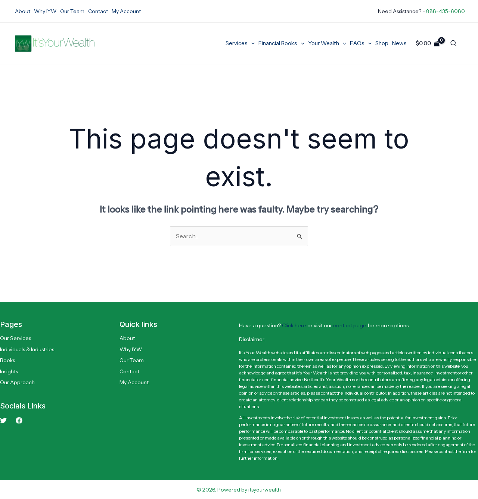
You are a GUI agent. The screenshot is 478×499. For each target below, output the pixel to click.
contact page (349, 325)
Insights (9, 371)
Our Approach (17, 382)
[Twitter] (3, 420)
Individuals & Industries (27, 349)
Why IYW (131, 349)
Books (7, 360)
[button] (251, 43)
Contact (129, 371)
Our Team (132, 360)
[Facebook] (19, 420)
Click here (294, 325)
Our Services (15, 338)
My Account (134, 382)
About (127, 338)
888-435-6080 (445, 11)
